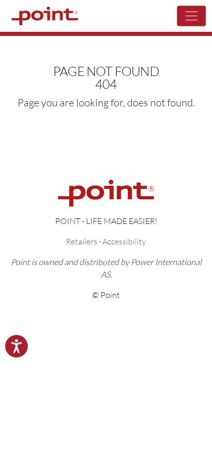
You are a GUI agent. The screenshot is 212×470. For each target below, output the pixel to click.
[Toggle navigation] (191, 16)
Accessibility (124, 241)
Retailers (81, 241)
